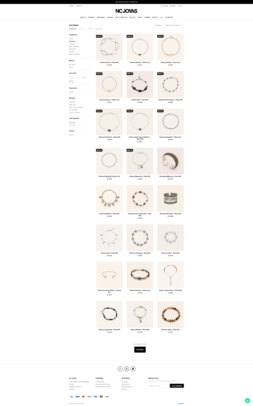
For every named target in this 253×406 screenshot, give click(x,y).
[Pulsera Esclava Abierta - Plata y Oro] (109, 275)
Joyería (81, 28)
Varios (139, 17)
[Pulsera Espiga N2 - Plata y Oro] (170, 121)
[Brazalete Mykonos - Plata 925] (170, 161)
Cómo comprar (100, 381)
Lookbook (169, 17)
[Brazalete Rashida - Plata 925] (170, 198)
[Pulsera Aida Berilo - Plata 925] (109, 121)
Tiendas (71, 6)
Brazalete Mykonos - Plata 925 (170, 176)
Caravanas (101, 17)
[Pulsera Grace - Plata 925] (109, 47)
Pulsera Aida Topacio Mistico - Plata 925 (140, 138)
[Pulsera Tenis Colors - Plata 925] (170, 275)
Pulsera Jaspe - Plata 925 (170, 329)
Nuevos (155, 17)
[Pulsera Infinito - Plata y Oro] (170, 47)
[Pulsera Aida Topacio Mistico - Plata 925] (140, 121)
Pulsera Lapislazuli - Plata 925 (109, 329)
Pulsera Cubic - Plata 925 (170, 253)
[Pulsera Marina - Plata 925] (140, 314)
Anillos (83, 17)
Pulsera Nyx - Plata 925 (140, 100)
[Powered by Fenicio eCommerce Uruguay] (181, 403)
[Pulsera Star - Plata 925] (109, 237)
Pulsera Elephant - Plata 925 (109, 213)
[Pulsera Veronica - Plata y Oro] (140, 275)
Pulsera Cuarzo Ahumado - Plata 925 (140, 214)
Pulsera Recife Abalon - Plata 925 (170, 100)
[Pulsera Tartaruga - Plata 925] (140, 237)
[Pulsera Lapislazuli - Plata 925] (109, 314)
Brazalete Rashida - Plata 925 (170, 213)
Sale (161, 17)
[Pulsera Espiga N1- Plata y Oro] (109, 161)
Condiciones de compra (103, 384)
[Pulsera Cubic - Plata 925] (170, 237)
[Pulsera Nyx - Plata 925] (140, 84)
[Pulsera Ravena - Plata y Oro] (140, 47)
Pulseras (91, 17)
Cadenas (110, 17)
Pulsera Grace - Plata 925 (109, 62)
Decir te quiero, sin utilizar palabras (79, 381)
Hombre (147, 17)
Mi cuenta (124, 381)
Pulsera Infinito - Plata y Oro (170, 62)
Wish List (124, 389)
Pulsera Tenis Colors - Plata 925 (170, 290)
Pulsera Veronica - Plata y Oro (140, 290)
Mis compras (125, 384)
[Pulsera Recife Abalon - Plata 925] (170, 84)
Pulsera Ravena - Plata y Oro (140, 62)
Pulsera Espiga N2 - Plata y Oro (170, 137)
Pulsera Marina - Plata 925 (139, 329)
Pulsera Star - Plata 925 (109, 253)
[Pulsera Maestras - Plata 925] (140, 161)
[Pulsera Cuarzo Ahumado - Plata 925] (140, 198)
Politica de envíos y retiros (103, 386)
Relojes (132, 17)
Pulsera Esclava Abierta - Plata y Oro (109, 291)
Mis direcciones (126, 386)
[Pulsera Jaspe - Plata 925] (170, 314)
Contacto (79, 6)
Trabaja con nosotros (75, 386)
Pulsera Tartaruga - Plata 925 (139, 253)
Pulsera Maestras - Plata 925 (139, 176)
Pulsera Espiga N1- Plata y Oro (109, 176)
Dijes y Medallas (121, 17)
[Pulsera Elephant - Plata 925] (109, 198)
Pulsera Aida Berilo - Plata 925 (109, 137)
